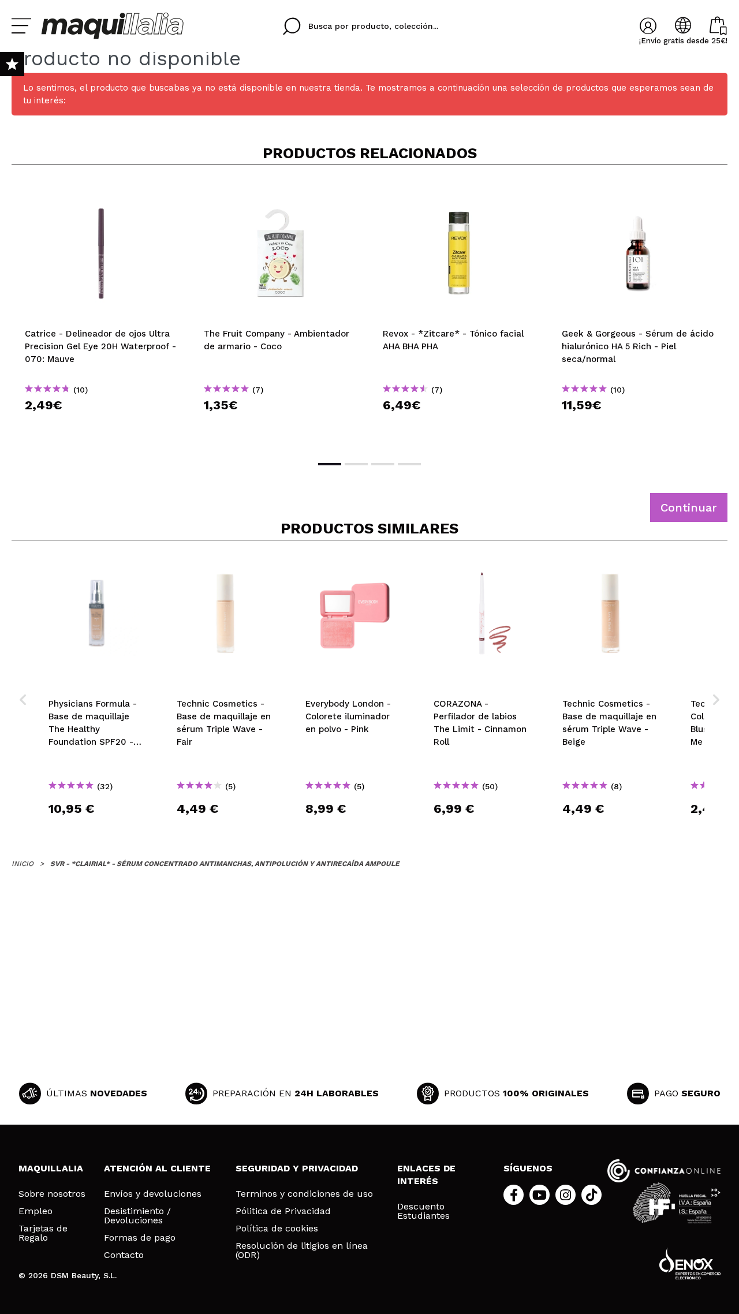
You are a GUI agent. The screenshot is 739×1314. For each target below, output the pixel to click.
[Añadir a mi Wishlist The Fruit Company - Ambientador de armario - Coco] (280, 193)
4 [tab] (409, 464)
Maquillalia (50, 1168)
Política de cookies (277, 1228)
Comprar (101, 426)
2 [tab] (356, 464)
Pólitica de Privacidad (283, 1211)
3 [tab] (382, 464)
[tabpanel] (101, 312)
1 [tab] (329, 464)
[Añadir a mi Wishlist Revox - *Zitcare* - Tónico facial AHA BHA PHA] (459, 193)
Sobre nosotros (51, 1194)
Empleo (35, 1211)
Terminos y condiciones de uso (304, 1194)
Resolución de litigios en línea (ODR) (302, 1250)
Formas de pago (140, 1237)
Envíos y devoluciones (152, 1194)
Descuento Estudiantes (423, 1211)
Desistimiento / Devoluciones (137, 1216)
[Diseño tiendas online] (690, 1263)
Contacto (124, 1255)
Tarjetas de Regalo (43, 1233)
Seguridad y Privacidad (297, 1168)
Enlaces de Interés (426, 1174)
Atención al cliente (157, 1168)
